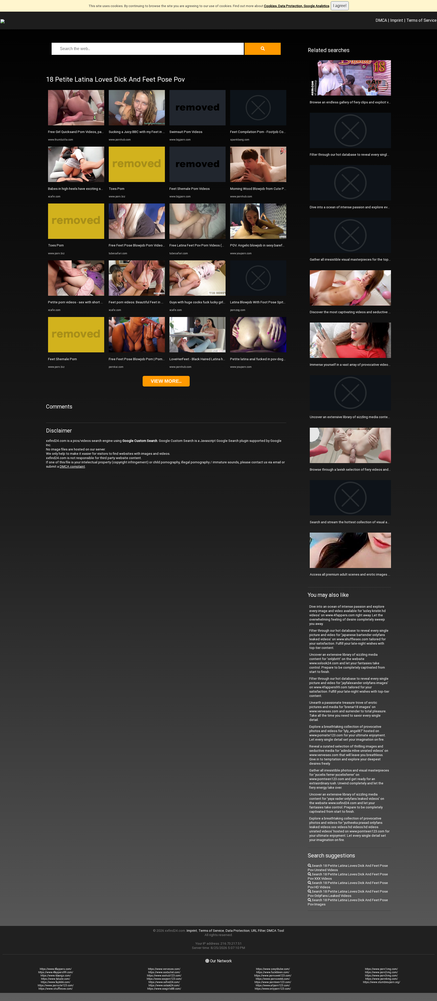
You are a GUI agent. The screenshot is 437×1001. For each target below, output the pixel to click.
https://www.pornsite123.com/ (56, 985)
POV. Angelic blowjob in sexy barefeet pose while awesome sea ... (280, 245)
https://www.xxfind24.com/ (164, 982)
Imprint (396, 20)
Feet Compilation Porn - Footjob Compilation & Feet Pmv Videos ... (280, 132)
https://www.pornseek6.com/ (273, 979)
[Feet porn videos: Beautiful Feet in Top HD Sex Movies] (137, 294)
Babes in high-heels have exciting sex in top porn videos (90, 189)
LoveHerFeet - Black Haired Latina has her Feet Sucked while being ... (221, 359)
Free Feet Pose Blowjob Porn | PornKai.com (141, 359)
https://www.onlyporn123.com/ (273, 988)
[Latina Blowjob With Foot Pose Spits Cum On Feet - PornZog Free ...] (258, 294)
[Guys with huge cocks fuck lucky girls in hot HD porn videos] (197, 294)
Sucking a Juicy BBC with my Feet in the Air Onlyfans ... (149, 132)
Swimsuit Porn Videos (185, 132)
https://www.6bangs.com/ (55, 975)
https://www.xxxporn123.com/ (164, 979)
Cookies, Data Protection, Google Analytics (296, 6)
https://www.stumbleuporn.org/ (381, 982)
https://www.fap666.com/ (55, 982)
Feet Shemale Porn (62, 359)
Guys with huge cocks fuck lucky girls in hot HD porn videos (213, 302)
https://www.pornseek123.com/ (272, 975)
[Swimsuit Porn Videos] (197, 124)
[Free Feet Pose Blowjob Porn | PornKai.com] (137, 351)
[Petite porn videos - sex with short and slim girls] (76, 294)
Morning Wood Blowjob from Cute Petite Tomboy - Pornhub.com (278, 189)
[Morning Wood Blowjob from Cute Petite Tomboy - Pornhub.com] (258, 181)
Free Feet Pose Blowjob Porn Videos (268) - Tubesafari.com (154, 245)
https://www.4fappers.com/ (56, 969)
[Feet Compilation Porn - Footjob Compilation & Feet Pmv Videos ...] (258, 124)
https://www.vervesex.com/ (164, 969)
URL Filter (258, 930)
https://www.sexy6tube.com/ (273, 969)
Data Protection (238, 930)
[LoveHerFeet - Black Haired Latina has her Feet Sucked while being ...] (197, 351)
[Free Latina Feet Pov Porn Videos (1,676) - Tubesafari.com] (197, 238)
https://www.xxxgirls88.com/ (164, 988)
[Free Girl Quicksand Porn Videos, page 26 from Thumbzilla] (76, 124)
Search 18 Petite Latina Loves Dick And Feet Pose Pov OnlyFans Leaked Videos (348, 893)
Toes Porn (56, 245)
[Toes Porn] (76, 238)
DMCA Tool (275, 930)
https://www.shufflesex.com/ (55, 988)
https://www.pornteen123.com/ (272, 982)
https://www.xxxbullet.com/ (164, 972)
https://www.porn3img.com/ (381, 975)
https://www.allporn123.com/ (273, 985)
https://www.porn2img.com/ (381, 972)
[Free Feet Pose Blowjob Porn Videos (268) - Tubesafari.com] (137, 238)
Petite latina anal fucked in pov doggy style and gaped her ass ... (278, 359)
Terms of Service (421, 20)
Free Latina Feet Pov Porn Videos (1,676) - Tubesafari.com (213, 245)
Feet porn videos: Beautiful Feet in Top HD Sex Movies (150, 302)
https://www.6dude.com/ (55, 979)
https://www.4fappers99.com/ (55, 972)
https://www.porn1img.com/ (381, 969)
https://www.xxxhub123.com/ (164, 975)
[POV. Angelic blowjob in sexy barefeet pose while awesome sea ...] (258, 238)
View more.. (166, 381)
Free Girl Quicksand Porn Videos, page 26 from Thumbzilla (91, 132)
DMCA (381, 20)
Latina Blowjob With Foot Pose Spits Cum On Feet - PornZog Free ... (281, 302)
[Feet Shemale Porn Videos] (197, 181)
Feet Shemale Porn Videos (189, 189)
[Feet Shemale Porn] (76, 351)
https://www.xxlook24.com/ (164, 985)
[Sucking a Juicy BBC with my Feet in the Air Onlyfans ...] (137, 124)
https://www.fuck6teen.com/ (272, 972)
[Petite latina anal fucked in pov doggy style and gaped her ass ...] (258, 351)
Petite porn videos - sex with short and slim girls (84, 302)
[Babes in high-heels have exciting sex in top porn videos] (76, 181)
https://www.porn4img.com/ (381, 979)
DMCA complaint (72, 466)
